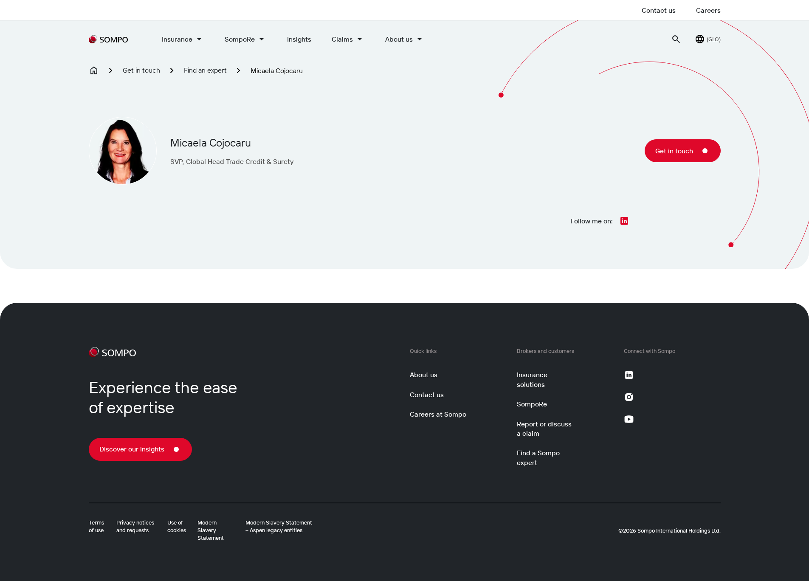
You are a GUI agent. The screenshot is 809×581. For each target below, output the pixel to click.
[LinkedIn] (629, 375)
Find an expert (205, 70)
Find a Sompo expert (538, 457)
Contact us (659, 10)
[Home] (94, 70)
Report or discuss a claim (544, 428)
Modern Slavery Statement (210, 530)
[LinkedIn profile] (624, 220)
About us (399, 39)
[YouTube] (629, 419)
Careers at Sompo (438, 414)
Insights (299, 39)
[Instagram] (629, 397)
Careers (708, 10)
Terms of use (96, 526)
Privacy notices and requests (135, 526)
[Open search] (676, 39)
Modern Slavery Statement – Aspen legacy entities (278, 526)
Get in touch (141, 70)
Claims (342, 39)
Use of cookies (176, 526)
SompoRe (240, 39)
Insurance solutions (532, 379)
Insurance (177, 39)
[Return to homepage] (108, 39)
